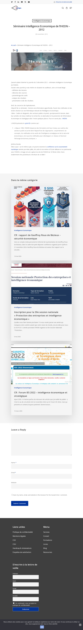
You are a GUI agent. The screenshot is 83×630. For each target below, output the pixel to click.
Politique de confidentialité (23, 532)
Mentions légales (19, 536)
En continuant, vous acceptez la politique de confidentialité (24, 604)
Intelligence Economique (42, 21)
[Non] (80, 625)
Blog (45, 548)
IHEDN (64, 118)
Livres (45, 544)
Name (13, 463)
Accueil (13, 45)
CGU (14, 544)
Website (13, 483)
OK (42, 627)
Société (15, 596)
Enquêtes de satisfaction (22, 552)
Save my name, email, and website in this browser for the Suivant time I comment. (40, 495)
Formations (47, 540)
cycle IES (27, 123)
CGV (14, 540)
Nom (14, 581)
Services (46, 532)
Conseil (46, 536)
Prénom (15, 574)
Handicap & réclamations (22, 548)
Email (13, 473)
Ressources (47, 552)
